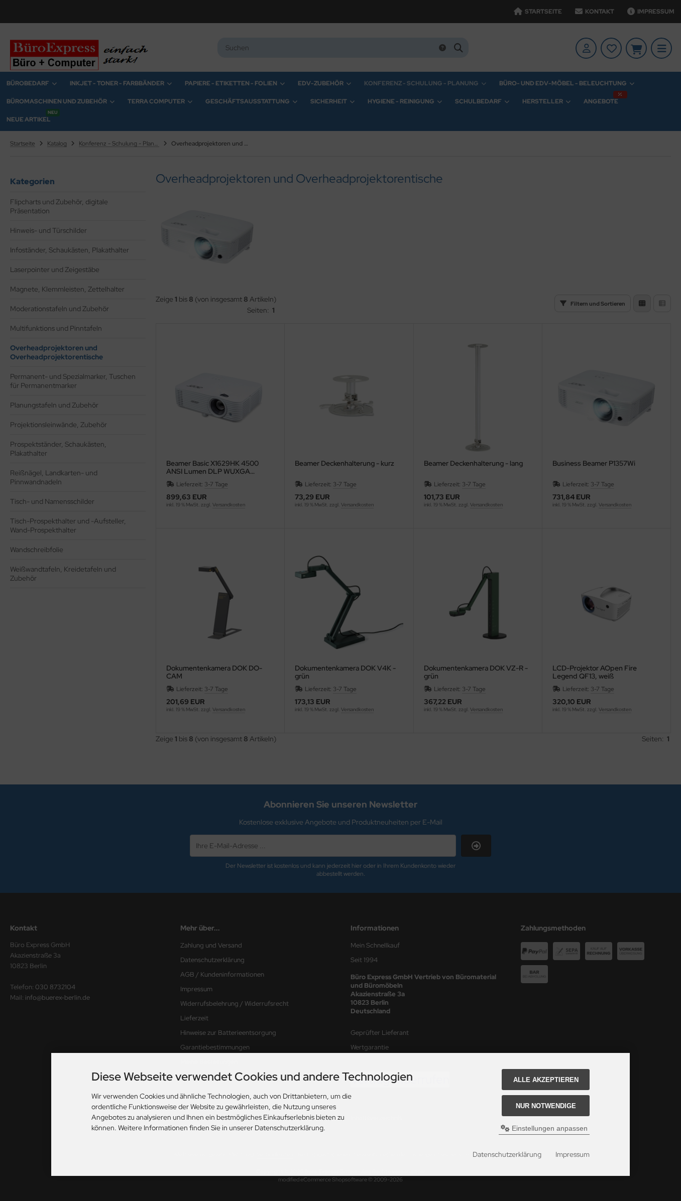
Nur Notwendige (546, 1106)
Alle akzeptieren (546, 1080)
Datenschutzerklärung (507, 1154)
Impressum (572, 1154)
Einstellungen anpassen (549, 1128)
